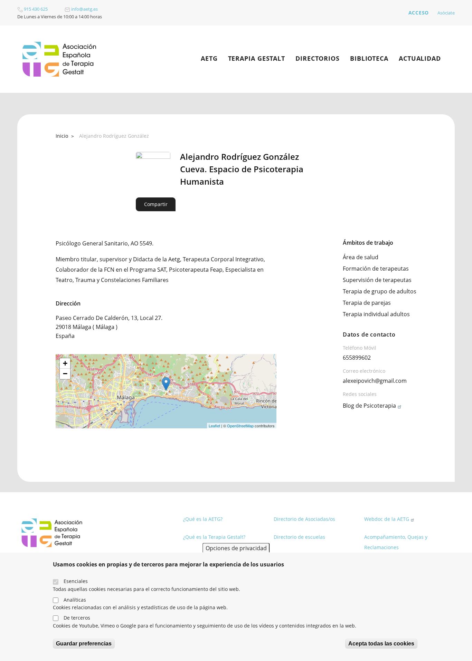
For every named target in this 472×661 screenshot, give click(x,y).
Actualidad (420, 58)
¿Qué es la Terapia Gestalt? (214, 537)
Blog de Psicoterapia (369, 405)
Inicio (62, 136)
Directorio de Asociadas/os (304, 519)
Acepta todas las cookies (381, 644)
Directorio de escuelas (299, 537)
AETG (209, 58)
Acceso (418, 12)
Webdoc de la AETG (386, 519)
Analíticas (75, 599)
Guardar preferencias (84, 644)
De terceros (77, 617)
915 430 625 (35, 9)
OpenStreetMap (240, 425)
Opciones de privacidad (236, 548)
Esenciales (76, 581)
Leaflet (214, 425)
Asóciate (446, 13)
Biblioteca (369, 58)
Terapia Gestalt (256, 58)
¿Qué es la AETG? (203, 519)
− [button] (65, 373)
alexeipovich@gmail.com (375, 381)
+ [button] (65, 363)
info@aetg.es (84, 9)
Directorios (317, 58)
